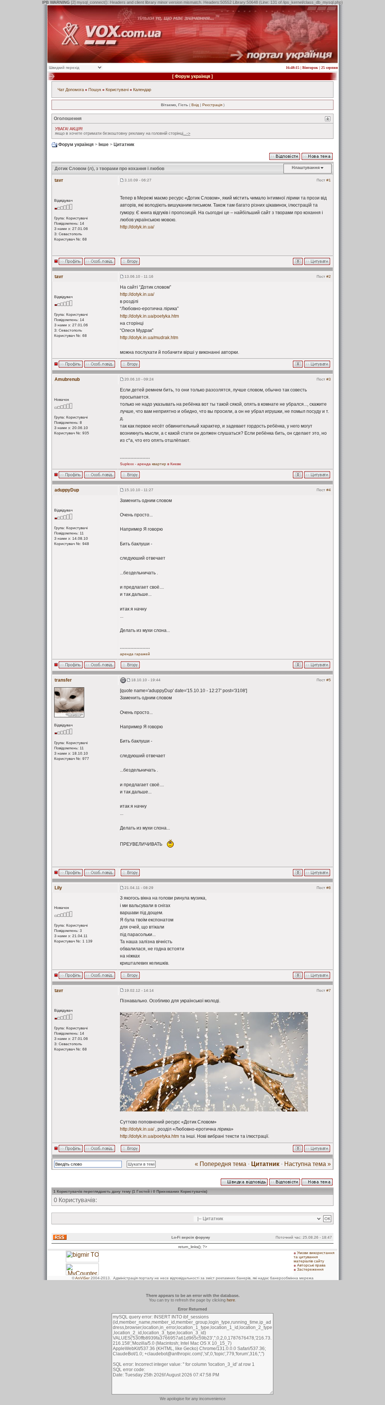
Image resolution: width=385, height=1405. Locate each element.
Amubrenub (67, 379)
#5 (328, 680)
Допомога (74, 89)
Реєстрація (212, 105)
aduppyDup (67, 490)
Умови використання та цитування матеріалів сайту (314, 1257)
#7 (328, 990)
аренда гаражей (135, 654)
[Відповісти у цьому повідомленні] (317, 261)
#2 (328, 276)
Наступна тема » (307, 1164)
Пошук (94, 89)
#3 (328, 379)
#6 (328, 888)
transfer (63, 680)
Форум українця (192, 76)
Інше (104, 144)
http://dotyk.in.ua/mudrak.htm (149, 337)
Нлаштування (306, 167)
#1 (328, 180)
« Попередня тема (220, 1164)
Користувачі (117, 89)
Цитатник (124, 144)
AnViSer (82, 1278)
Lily (58, 887)
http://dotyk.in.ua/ (137, 227)
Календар (142, 89)
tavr (59, 180)
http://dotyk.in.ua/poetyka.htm (149, 316)
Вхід (195, 105)
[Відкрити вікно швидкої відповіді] (244, 1181)
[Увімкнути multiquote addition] (297, 261)
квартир (159, 464)
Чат (61, 89)
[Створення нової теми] (317, 156)
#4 (328, 490)
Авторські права (311, 1265)
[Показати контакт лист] (70, 261)
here (231, 1300)
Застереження (310, 1269)
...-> (186, 133)
